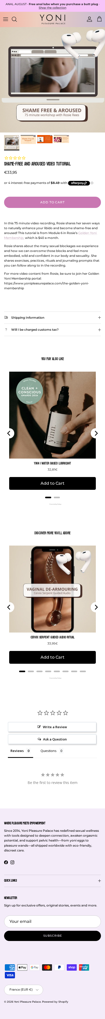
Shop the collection (52, 7)
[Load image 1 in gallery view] (52, 79)
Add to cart (52, 202)
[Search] (16, 19)
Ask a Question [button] (55, 739)
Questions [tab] (49, 750)
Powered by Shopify (55, 1001)
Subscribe (52, 935)
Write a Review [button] (55, 727)
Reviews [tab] (17, 750)
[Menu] (5, 19)
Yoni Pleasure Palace (27, 1001)
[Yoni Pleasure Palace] (52, 19)
